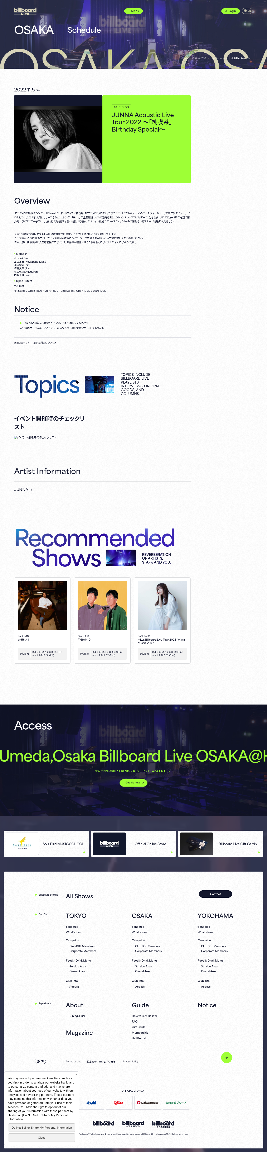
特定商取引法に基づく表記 (101, 1061)
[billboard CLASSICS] (133, 1124)
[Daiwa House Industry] (147, 1103)
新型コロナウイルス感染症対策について (34, 342)
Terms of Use (73, 1061)
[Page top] (226, 1057)
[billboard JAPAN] (104, 1123)
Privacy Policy (130, 1061)
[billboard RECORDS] (163, 1124)
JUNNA (21, 489)
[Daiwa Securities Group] (176, 1103)
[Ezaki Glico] (119, 1103)
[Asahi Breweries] (91, 1103)
